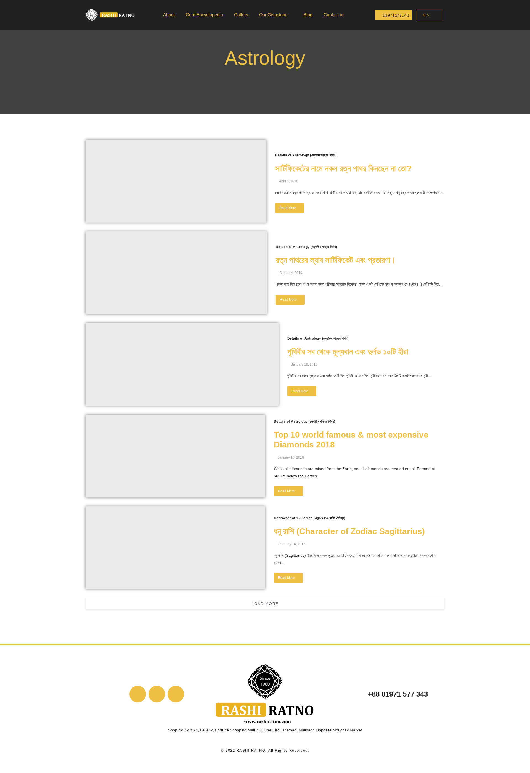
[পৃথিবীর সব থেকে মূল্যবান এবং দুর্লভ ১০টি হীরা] (182, 364)
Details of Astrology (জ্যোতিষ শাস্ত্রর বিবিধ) (305, 155)
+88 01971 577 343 (398, 694)
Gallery (241, 14)
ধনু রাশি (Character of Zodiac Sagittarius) (349, 531)
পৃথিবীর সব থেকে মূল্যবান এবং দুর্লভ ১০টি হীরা (347, 351)
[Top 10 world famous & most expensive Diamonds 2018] (175, 456)
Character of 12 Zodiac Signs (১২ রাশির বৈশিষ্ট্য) (309, 518)
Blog (307, 14)
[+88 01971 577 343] (355, 695)
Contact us (334, 14)
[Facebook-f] (137, 694)
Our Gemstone (273, 14)
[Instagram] (176, 694)
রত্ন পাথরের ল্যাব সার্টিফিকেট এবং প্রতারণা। (336, 260)
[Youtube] (157, 694)
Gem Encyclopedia (204, 14)
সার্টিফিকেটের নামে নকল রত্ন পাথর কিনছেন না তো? (343, 168)
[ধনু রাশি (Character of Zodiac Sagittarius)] (175, 547)
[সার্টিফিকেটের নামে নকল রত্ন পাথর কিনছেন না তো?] (176, 181)
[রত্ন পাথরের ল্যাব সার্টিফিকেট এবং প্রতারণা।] (176, 272)
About (169, 14)
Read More (287, 208)
